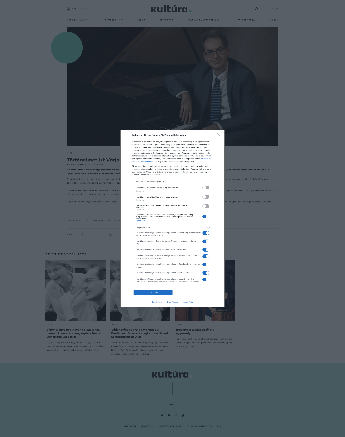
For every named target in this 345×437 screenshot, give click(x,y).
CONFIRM (153, 292)
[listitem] (172, 181)
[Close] (219, 135)
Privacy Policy (188, 302)
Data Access (172, 302)
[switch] (205, 187)
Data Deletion (157, 302)
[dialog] (172, 218)
